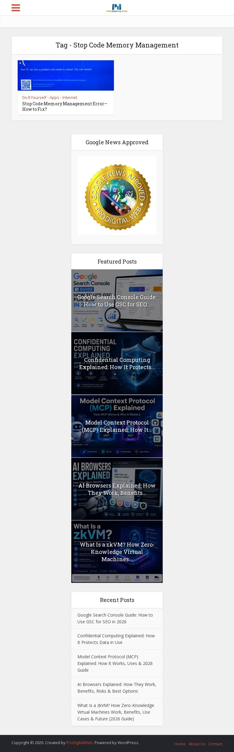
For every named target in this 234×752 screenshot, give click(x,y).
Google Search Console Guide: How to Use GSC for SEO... (117, 300)
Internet (69, 97)
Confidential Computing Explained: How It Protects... (117, 363)
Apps (54, 97)
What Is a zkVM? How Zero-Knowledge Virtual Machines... (117, 552)
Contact (215, 744)
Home (180, 744)
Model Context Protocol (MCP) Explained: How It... (117, 426)
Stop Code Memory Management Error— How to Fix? (65, 106)
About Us (197, 744)
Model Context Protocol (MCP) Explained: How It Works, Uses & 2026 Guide (115, 663)
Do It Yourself (34, 97)
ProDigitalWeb (79, 742)
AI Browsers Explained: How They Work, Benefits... (117, 489)
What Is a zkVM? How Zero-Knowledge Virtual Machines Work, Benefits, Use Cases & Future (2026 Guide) (115, 712)
